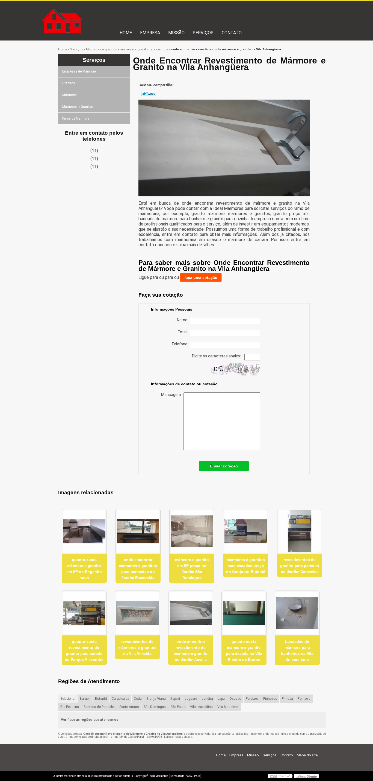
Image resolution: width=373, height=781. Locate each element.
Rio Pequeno (69, 707)
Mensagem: (172, 394)
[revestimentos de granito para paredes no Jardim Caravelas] (299, 531)
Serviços (203, 32)
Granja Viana (156, 699)
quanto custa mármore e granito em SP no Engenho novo (84, 568)
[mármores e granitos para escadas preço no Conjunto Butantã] (245, 531)
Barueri (85, 699)
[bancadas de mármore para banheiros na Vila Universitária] (297, 613)
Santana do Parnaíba (99, 707)
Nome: (183, 320)
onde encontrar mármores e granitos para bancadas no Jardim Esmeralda (138, 568)
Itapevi (175, 699)
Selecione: (67, 699)
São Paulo (177, 707)
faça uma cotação (200, 277)
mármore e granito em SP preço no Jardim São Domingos (192, 568)
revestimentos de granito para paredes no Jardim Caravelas (299, 565)
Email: (184, 332)
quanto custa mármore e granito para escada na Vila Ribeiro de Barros (244, 650)
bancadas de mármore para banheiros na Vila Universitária (297, 650)
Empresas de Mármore (79, 71)
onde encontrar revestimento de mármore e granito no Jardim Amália (191, 650)
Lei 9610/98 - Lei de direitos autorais (169, 736)
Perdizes (252, 699)
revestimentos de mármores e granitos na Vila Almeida (137, 647)
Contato (232, 32)
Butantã (101, 699)
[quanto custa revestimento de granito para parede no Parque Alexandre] (84, 613)
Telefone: (180, 344)
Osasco (235, 699)
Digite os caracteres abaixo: (217, 356)
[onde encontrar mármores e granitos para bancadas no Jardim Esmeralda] (138, 531)
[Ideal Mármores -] (84, 12)
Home (126, 32)
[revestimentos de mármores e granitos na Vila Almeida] (137, 613)
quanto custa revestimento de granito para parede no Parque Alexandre (84, 650)
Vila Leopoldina (201, 707)
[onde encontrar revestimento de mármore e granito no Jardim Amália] (190, 613)
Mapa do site (307, 755)
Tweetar (148, 93)
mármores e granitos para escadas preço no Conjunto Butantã (245, 565)
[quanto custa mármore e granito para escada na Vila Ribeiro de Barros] (244, 613)
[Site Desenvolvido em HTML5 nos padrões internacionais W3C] (280, 776)
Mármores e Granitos (78, 107)
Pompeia (304, 699)
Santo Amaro (129, 707)
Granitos (68, 83)
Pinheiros (270, 699)
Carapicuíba (120, 699)
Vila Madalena (228, 707)
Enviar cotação (224, 466)
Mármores (70, 95)
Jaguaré (191, 699)
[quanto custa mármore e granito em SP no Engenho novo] (84, 531)
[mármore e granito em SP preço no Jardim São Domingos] (191, 531)
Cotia (138, 699)
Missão (176, 32)
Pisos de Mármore (75, 118)
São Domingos (155, 707)
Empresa (150, 32)
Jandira (207, 699)
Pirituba (287, 699)
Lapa (221, 699)
